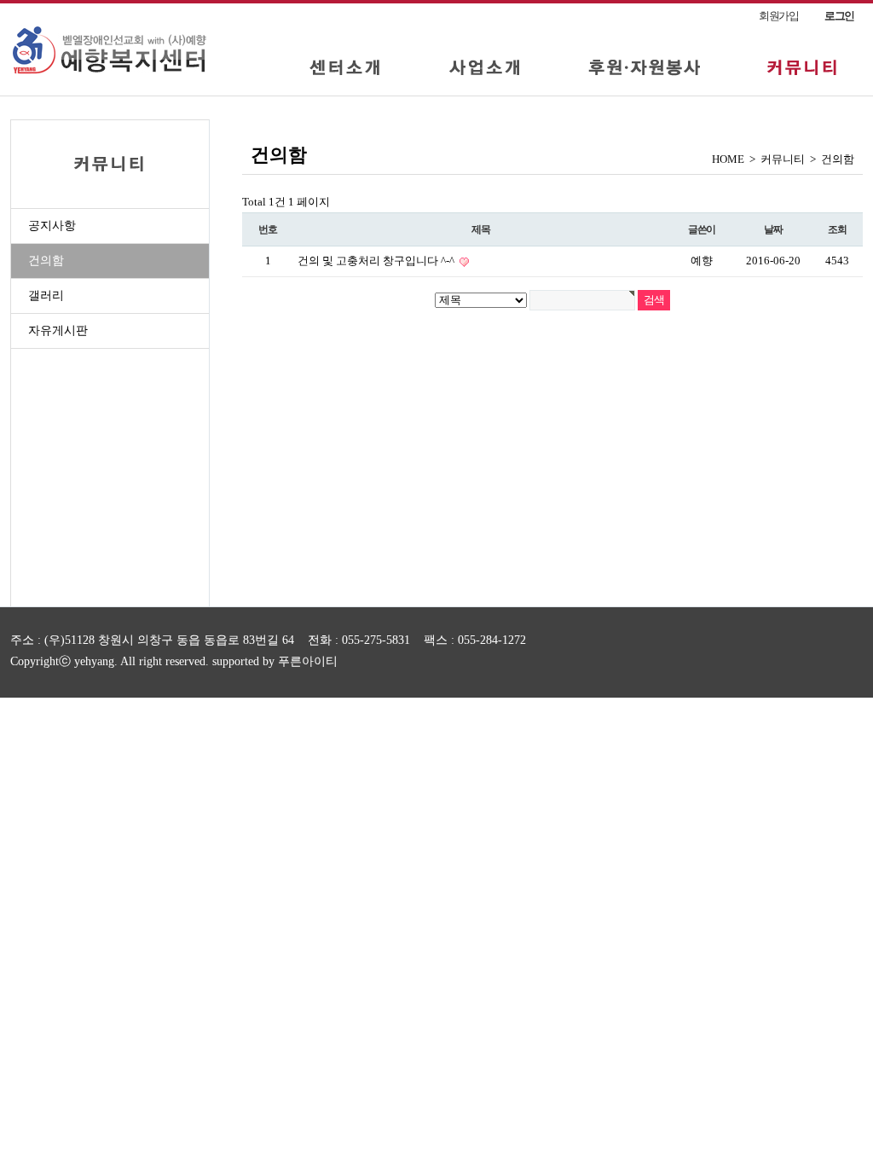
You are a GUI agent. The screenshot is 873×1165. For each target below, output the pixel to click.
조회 (837, 229)
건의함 (46, 260)
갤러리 (46, 295)
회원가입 (779, 16)
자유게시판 (58, 330)
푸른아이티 (308, 661)
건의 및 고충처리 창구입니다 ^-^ (377, 261)
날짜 (773, 229)
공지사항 (52, 225)
